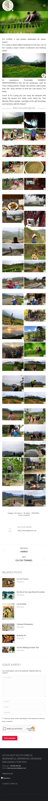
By (27, 513)
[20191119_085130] (13, 416)
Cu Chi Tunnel (22, 579)
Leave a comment (24, 515)
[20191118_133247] (35, 449)
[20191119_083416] (35, 383)
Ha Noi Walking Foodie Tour (28, 647)
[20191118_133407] (13, 466)
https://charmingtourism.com (27, 530)
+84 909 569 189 (15, 766)
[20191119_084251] (13, 400)
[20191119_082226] (13, 383)
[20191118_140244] (13, 482)
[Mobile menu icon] (44, 5)
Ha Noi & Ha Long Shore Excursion (31, 592)
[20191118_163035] (35, 499)
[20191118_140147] (35, 466)
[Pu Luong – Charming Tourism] (13, 120)
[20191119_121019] (13, 433)
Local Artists (21, 604)
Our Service (18, 513)
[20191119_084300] (35, 400)
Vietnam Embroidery (25, 624)
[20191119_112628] (35, 416)
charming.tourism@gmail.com (16, 768)
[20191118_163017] (13, 499)
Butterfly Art (21, 635)
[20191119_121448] (35, 433)
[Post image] (8, 582)
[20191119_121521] (13, 449)
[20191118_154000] (35, 482)
